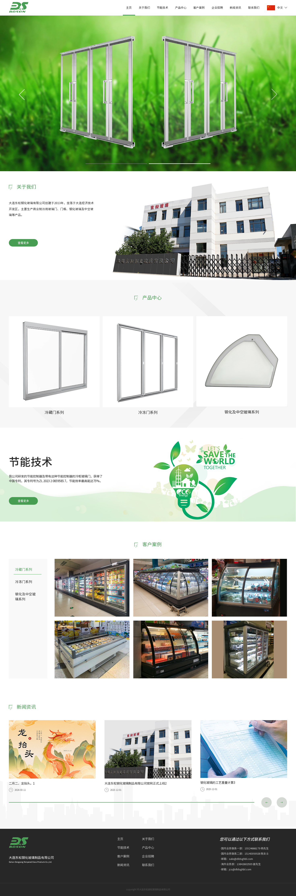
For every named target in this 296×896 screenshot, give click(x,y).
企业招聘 (217, 7)
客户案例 (199, 7)
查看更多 (23, 243)
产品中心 (180, 7)
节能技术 (162, 7)
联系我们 (253, 7)
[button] (274, 94)
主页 (129, 7)
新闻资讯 (235, 7)
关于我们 (144, 7)
